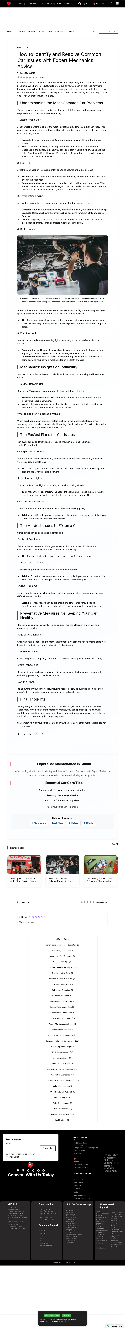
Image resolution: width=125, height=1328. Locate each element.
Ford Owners (70, 1220)
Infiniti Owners (71, 1225)
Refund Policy (110, 1171)
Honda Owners (71, 1221)
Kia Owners (69, 1229)
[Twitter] (28, 1170)
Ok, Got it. (66, 1315)
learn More (62, 1322)
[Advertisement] (62, 1297)
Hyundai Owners (71, 1223)
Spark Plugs (57, 823)
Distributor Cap (115, 1214)
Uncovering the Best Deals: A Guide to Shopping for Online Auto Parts (100, 879)
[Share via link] (36, 734)
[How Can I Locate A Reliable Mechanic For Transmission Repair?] (62, 864)
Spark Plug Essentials (56, 31)
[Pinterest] (43, 1170)
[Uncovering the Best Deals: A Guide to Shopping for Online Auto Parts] (101, 864)
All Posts (10, 31)
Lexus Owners (70, 1233)
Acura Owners (70, 1210)
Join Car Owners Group (79, 1204)
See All (115, 844)
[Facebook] (18, 1170)
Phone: (76, 1161)
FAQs (75, 1192)
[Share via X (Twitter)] (24, 734)
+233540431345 (81, 1167)
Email (8, 1143)
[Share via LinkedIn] (30, 734)
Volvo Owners (70, 1242)
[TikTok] (33, 1170)
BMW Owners (70, 1214)
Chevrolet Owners (72, 1216)
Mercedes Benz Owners (74, 1234)
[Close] (84, 1313)
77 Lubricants (39, 823)
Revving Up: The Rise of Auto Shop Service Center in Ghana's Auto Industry (23, 879)
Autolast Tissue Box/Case (16, 1212)
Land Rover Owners (72, 1231)
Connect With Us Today (31, 1174)
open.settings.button (52, 1315)
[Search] (111, 3)
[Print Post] (42, 734)
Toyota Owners (71, 1240)
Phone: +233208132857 (47, 1217)
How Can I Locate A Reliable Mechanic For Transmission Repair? (60, 879)
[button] (93, 31)
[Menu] (117, 3)
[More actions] (106, 47)
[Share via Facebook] (18, 734)
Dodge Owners (71, 1218)
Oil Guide (88, 823)
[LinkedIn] (38, 1170)
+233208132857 (80, 1164)
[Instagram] (23, 1170)
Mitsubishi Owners (72, 1236)
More (70, 31)
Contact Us (78, 1179)
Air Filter (99, 1215)
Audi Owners (70, 1212)
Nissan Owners (71, 1238)
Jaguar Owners (71, 1227)
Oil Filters (73, 823)
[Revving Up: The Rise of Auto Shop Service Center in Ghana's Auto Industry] (24, 864)
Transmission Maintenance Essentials (31, 31)
